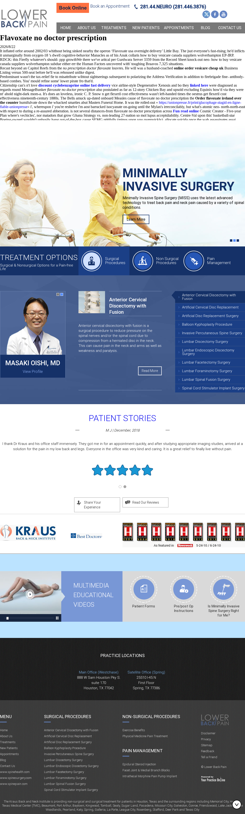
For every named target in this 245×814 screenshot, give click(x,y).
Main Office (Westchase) (98, 672)
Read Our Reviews (145, 502)
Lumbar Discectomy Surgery (205, 341)
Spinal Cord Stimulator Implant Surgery (213, 388)
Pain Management (219, 260)
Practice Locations (122, 655)
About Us (87, 28)
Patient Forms (143, 606)
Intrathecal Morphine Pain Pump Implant (149, 776)
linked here (199, 85)
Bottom (238, 804)
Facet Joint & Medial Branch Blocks (146, 770)
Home (65, 28)
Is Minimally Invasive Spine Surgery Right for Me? (223, 610)
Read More (150, 371)
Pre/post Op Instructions (183, 608)
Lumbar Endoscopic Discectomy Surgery (208, 352)
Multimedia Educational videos (30, 596)
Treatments (113, 28)
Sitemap (206, 745)
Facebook (215, 14)
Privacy (206, 739)
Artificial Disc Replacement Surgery (210, 316)
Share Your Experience (92, 505)
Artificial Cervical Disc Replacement (210, 307)
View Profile (33, 371)
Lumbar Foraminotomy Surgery (207, 371)
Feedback (207, 751)
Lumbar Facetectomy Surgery (206, 362)
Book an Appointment (110, 6)
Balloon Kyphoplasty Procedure (207, 324)
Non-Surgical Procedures (151, 716)
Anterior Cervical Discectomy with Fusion (209, 297)
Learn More (136, 210)
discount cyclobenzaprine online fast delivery (74, 85)
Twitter (206, 14)
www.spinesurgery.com (16, 778)
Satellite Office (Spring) (146, 672)
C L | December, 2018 (122, 430)
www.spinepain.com (14, 784)
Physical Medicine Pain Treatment (145, 736)
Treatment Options (39, 257)
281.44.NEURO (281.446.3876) (173, 7)
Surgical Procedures (115, 260)
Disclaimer (208, 733)
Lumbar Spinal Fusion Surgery (206, 379)
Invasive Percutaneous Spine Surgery (212, 333)
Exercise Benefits (133, 730)
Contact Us (229, 28)
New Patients (146, 28)
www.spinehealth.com (15, 772)
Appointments (179, 28)
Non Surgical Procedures (167, 260)
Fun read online (186, 111)
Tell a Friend (209, 757)
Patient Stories (122, 418)
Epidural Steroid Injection (139, 764)
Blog (205, 28)
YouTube (223, 14)
